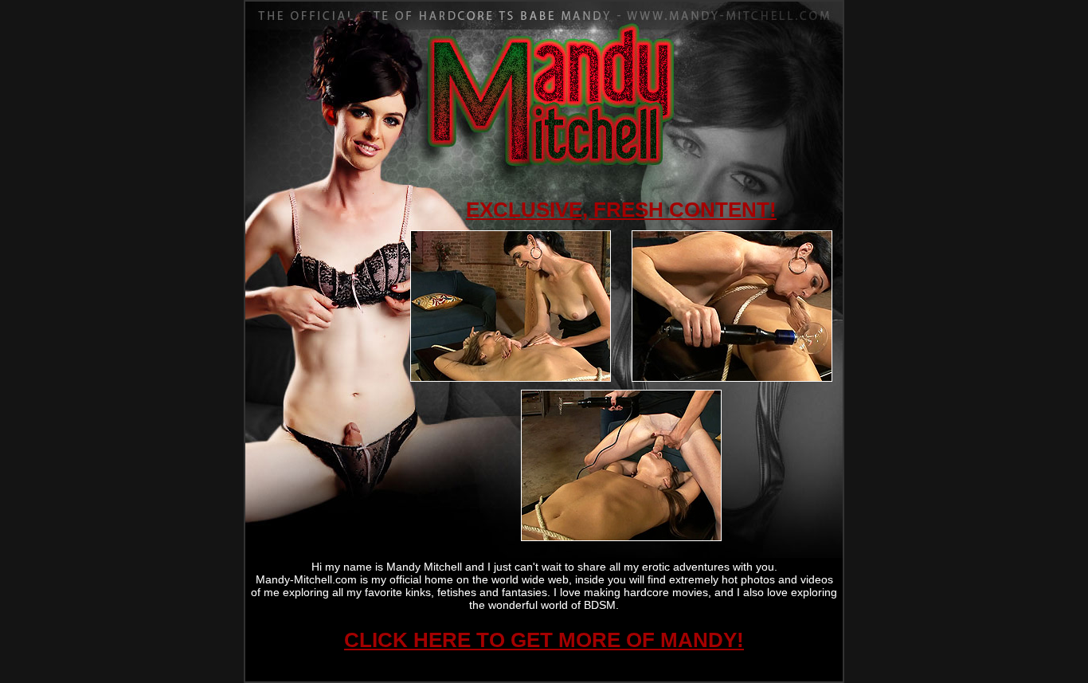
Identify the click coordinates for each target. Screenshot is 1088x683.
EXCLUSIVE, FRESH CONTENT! (621, 210)
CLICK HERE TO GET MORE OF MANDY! (544, 640)
